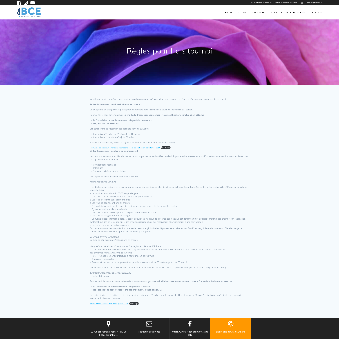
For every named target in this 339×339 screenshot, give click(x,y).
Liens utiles (315, 12)
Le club (241, 12)
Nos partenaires (295, 12)
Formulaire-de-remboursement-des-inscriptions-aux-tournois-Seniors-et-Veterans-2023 (125, 148)
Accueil (229, 12)
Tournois (275, 12)
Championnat (258, 12)
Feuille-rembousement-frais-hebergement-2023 (109, 303)
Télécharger (166, 148)
